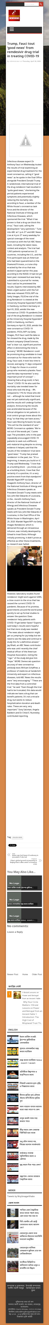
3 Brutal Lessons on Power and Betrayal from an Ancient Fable (31, 995)
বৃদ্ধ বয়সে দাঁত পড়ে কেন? (30, 1165)
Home (25, 974)
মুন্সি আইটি (28, 1317)
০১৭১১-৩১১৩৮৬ (35, 1309)
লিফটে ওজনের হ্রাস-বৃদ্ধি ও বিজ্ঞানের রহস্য (30, 1085)
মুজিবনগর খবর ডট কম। (31, 1314)
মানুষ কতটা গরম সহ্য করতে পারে (28, 1120)
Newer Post (12, 974)
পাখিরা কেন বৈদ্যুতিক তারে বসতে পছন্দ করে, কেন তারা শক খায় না (29, 1213)
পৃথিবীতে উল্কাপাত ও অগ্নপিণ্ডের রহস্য (28, 1073)
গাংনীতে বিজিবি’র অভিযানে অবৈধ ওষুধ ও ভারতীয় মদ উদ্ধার (30, 1265)
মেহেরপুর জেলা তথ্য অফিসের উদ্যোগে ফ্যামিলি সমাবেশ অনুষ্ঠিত (31, 1236)
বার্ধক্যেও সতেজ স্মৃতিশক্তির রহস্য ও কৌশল (28, 1156)
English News (17, 837)
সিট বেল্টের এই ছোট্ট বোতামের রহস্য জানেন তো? (29, 1224)
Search (41, 4)
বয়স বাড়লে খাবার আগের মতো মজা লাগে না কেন (31, 1108)
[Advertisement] (24, 94)
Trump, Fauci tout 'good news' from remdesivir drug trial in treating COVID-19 (23, 50)
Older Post (37, 974)
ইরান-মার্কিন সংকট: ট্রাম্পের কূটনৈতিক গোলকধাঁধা (28, 1040)
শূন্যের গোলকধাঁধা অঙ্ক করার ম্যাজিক (29, 1050)
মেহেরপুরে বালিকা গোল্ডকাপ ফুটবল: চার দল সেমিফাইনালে (30, 1250)
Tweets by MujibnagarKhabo (21, 1196)
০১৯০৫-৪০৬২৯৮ (22, 1309)
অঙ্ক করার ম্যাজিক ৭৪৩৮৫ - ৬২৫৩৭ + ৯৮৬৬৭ (31, 1062)
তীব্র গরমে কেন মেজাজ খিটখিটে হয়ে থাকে (29, 1131)
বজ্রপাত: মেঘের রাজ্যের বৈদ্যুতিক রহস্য (30, 1178)
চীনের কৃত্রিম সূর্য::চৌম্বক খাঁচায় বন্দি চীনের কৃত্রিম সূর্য (30, 1098)
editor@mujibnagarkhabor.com (27, 1312)
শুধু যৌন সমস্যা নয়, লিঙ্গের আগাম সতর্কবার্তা (30, 1143)
